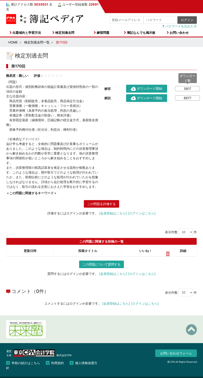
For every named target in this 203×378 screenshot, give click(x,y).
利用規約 (57, 363)
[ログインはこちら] (142, 213)
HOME (13, 42)
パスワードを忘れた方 (180, 26)
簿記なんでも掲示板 (140, 33)
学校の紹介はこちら (25, 363)
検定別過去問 (64, 33)
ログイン (187, 20)
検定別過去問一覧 (37, 42)
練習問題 (102, 33)
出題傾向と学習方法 (26, 33)
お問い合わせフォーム (176, 353)
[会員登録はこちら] (113, 213)
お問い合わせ (179, 33)
